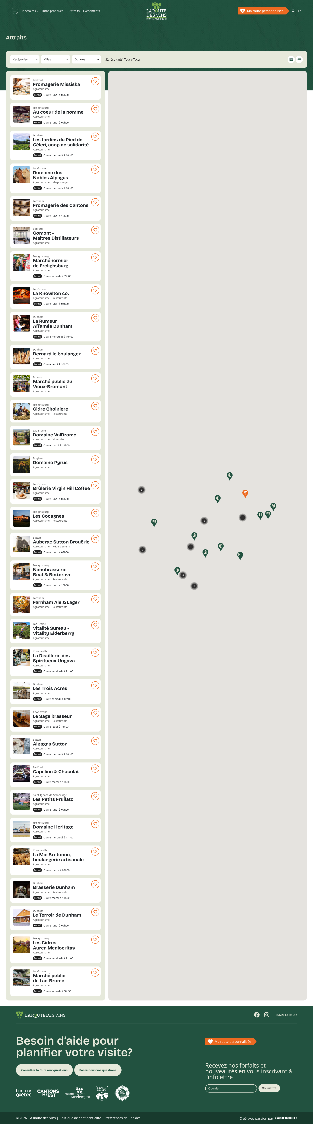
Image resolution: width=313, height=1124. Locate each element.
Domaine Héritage (53, 827)
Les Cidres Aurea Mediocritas (54, 945)
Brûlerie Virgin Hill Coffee (61, 488)
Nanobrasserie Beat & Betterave (52, 572)
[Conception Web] (286, 1118)
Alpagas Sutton (50, 744)
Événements (91, 11)
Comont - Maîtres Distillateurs (56, 235)
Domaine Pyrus (50, 462)
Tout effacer (132, 59)
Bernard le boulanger (57, 354)
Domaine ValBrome (54, 435)
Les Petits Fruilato (53, 799)
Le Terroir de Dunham (57, 915)
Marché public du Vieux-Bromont (52, 384)
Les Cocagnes (48, 516)
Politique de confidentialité (80, 1118)
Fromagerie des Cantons (60, 205)
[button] (177, 571)
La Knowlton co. (51, 293)
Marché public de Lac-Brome (49, 978)
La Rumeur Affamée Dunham (52, 323)
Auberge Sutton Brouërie (61, 542)
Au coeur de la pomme (58, 112)
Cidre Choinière (50, 409)
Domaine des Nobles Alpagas (50, 175)
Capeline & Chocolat (56, 771)
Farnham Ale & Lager (56, 602)
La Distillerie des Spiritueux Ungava (54, 658)
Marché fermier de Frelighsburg (50, 263)
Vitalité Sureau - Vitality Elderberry (53, 630)
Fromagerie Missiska (56, 84)
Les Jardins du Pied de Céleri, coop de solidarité (61, 142)
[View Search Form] (293, 11)
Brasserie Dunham (54, 887)
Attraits (75, 11)
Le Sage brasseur (52, 716)
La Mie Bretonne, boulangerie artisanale (58, 857)
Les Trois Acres (50, 688)
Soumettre (269, 1088)
